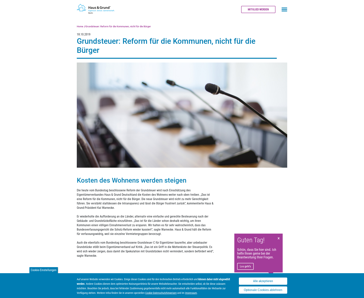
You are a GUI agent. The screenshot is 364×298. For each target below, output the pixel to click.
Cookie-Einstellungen (43, 270)
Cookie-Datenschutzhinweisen (161, 292)
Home (80, 26)
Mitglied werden (258, 9)
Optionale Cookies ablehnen (263, 290)
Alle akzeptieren (263, 281)
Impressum (191, 292)
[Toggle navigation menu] (284, 9)
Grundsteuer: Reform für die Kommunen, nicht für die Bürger (118, 26)
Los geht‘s (245, 266)
